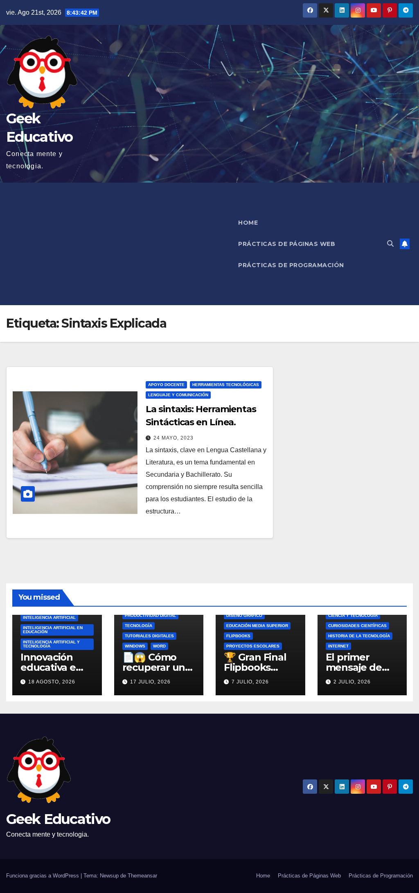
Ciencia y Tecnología (353, 615)
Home (248, 222)
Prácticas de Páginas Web (286, 244)
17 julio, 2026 (150, 682)
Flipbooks (238, 636)
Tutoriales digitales (149, 636)
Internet (338, 646)
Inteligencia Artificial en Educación (53, 629)
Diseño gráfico (244, 615)
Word (159, 646)
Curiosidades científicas (357, 625)
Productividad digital (150, 615)
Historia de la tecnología (359, 636)
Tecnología (138, 625)
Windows (135, 646)
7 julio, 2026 (250, 682)
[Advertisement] (117, 244)
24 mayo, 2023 (173, 438)
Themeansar (142, 876)
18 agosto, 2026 (51, 682)
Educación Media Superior (257, 625)
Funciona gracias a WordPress (43, 876)
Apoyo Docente (166, 384)
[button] (390, 243)
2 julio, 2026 (352, 682)
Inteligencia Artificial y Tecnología (51, 644)
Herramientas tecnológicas (225, 384)
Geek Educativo (58, 819)
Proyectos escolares (252, 646)
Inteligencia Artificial (49, 617)
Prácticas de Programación (291, 265)
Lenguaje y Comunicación (178, 395)
